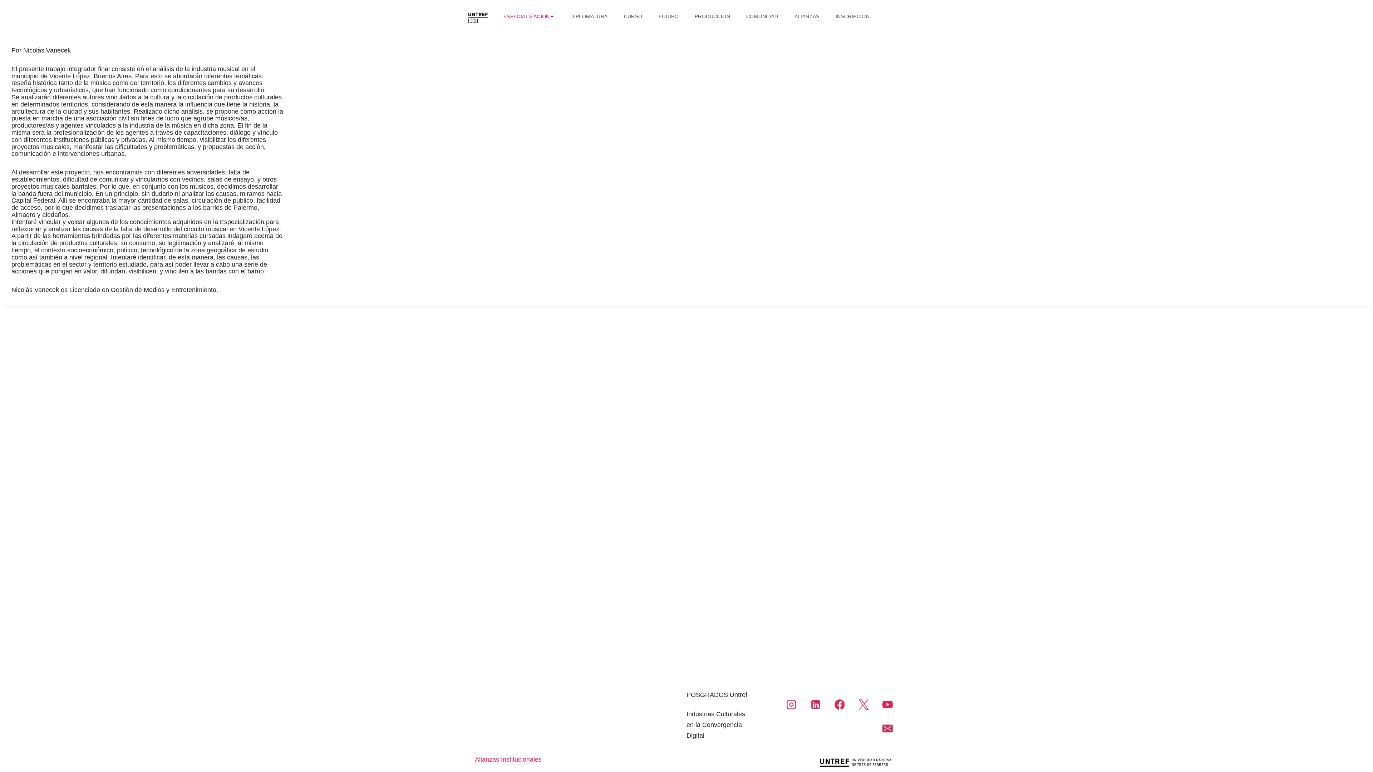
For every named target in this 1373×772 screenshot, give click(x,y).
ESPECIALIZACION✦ (528, 16)
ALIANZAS (807, 16)
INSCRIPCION (853, 16)
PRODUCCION (712, 16)
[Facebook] (839, 704)
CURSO (633, 16)
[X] (863, 704)
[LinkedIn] (815, 704)
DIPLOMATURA (588, 16)
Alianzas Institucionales (508, 759)
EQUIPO (669, 16)
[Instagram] (791, 704)
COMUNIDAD (762, 16)
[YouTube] (887, 704)
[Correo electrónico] (887, 728)
